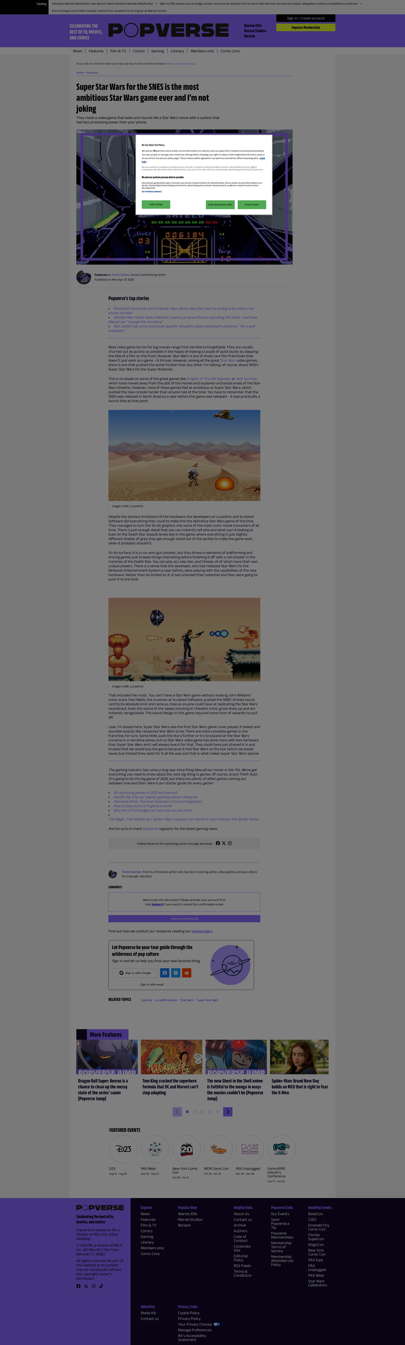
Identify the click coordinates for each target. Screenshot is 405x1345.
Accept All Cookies (252, 204)
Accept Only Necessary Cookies (220, 204)
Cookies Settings (155, 204)
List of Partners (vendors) (152, 191)
